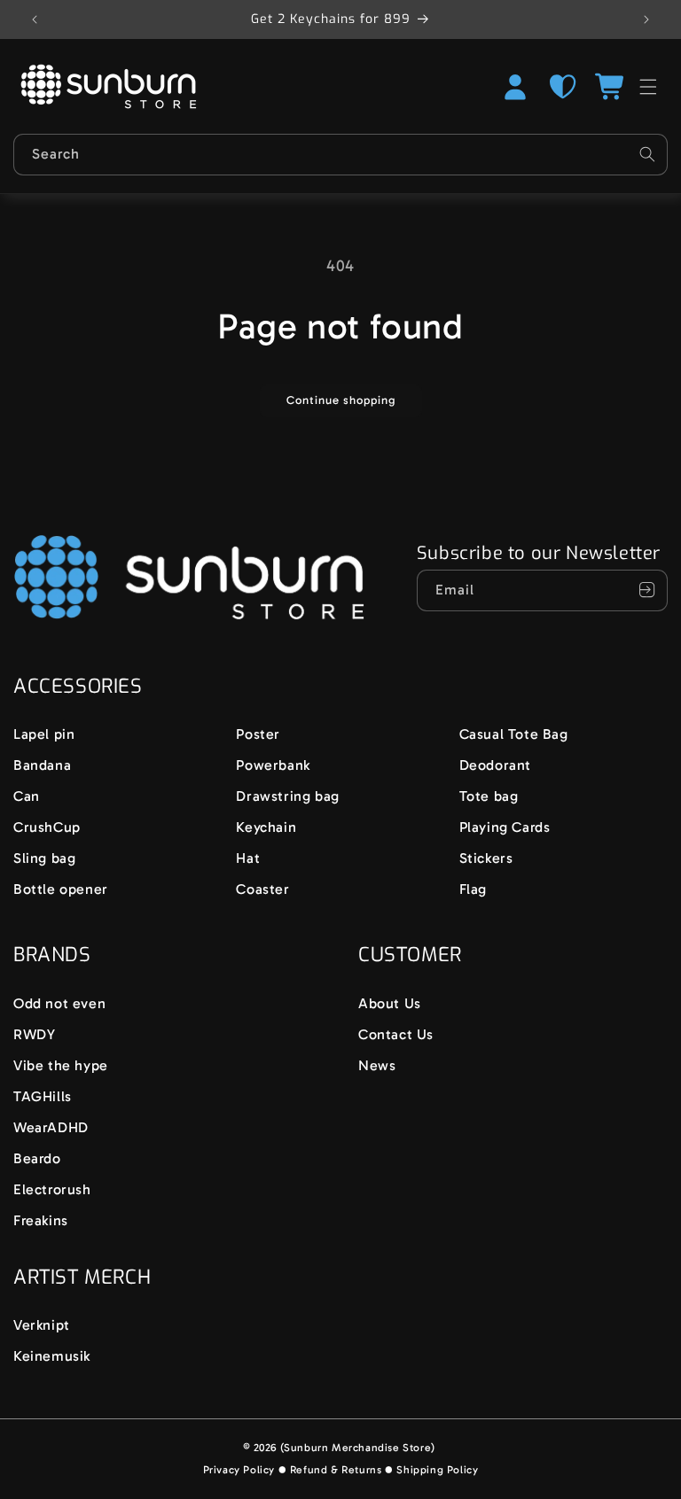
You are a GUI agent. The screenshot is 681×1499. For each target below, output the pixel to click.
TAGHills (42, 1096)
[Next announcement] (646, 19)
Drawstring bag (287, 796)
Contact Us (396, 1034)
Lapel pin (43, 734)
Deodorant (495, 765)
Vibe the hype (60, 1065)
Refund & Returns (336, 1470)
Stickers (486, 858)
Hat (248, 858)
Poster (258, 734)
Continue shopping (340, 400)
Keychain (266, 827)
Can (26, 796)
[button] (610, 86)
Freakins (40, 1220)
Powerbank (272, 765)
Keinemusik (51, 1356)
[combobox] (340, 155)
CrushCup (47, 827)
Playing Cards (505, 827)
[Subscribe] (647, 590)
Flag (473, 889)
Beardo (37, 1158)
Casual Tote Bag (513, 734)
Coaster (262, 889)
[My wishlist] (563, 86)
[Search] (647, 154)
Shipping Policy (437, 1470)
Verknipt (41, 1324)
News (376, 1065)
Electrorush (52, 1189)
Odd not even (59, 1003)
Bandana (42, 765)
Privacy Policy (239, 1470)
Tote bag (489, 796)
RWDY (34, 1034)
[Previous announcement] (34, 19)
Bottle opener (60, 889)
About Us (389, 1003)
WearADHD (51, 1127)
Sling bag (44, 858)
